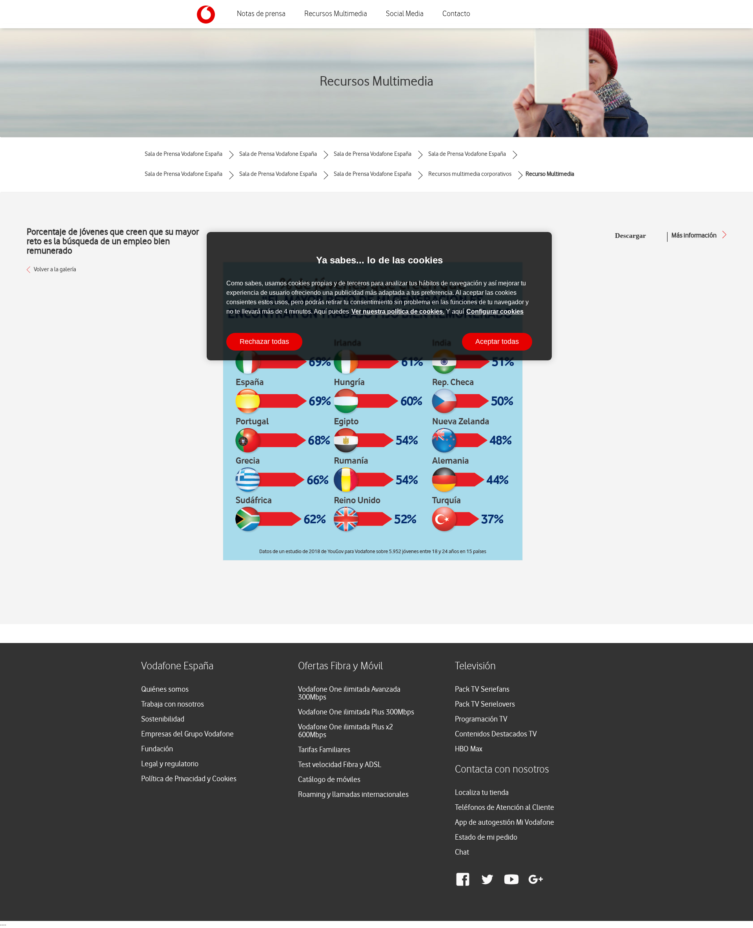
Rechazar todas (264, 341)
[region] (379, 296)
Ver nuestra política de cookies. (397, 311)
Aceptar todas (497, 341)
